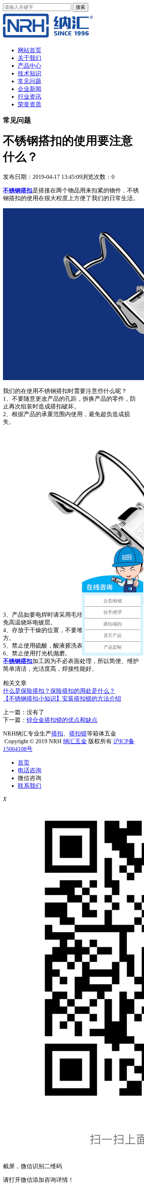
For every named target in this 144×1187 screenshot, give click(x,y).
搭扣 (57, 733)
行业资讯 (29, 96)
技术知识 (29, 73)
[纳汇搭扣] (48, 37)
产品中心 (29, 66)
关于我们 (29, 58)
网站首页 (29, 50)
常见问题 (29, 81)
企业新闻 (29, 89)
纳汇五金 (75, 741)
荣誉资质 (29, 104)
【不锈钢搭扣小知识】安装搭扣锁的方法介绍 (62, 698)
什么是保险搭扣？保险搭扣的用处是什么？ (59, 691)
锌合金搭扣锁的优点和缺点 (62, 720)
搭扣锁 (78, 733)
